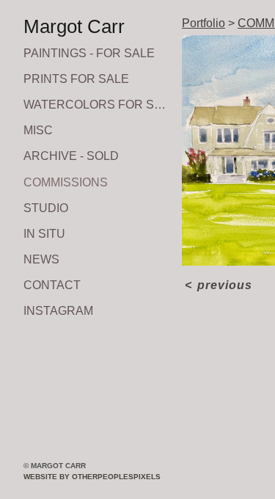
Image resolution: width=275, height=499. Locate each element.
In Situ (44, 233)
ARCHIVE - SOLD (71, 156)
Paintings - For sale (89, 53)
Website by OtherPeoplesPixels (92, 477)
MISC (38, 130)
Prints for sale (76, 79)
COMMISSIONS (65, 182)
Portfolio (203, 23)
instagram (58, 311)
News (41, 259)
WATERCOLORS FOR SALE (96, 104)
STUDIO (45, 208)
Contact (52, 285)
